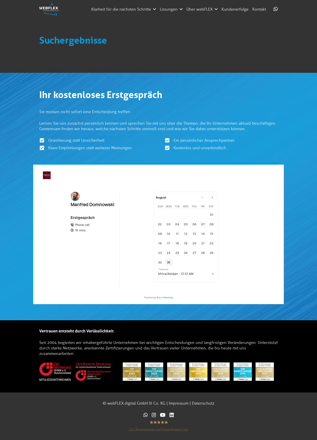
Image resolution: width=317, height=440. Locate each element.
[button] (154, 9)
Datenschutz (203, 403)
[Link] (276, 9)
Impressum (178, 403)
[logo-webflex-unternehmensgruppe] (49, 9)
